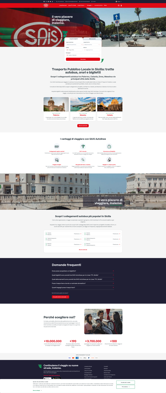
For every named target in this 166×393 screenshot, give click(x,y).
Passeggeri (68, 52)
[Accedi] (121, 5)
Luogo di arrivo (87, 42)
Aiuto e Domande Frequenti (90, 376)
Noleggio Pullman (88, 374)
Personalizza (125, 386)
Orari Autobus (107, 379)
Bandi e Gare (107, 372)
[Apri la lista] (81, 44)
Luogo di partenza (69, 42)
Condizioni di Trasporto (109, 374)
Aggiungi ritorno (89, 49)
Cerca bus (83, 59)
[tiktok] (52, 1)
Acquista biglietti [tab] (74, 38)
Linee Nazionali (63, 5)
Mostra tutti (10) (83, 249)
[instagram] (46, 1)
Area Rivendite (107, 370)
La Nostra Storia (88, 366)
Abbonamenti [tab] (92, 38)
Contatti (94, 1)
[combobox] (73, 44)
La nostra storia (98, 5)
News (105, 5)
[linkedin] (48, 1)
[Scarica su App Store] (47, 378)
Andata (67, 47)
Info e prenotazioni (61, 1)
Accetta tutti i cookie (125, 382)
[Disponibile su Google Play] (56, 378)
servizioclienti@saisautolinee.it (72, 1)
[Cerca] (118, 5)
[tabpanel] (83, 51)
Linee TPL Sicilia (72, 5)
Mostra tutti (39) (83, 125)
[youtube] (50, 1)
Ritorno (85, 47)
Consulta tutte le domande (59, 297)
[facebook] (44, 1)
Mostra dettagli (36, 390)
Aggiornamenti (87, 379)
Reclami (106, 368)
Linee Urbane (81, 5)
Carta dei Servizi (108, 376)
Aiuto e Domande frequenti (85, 1)
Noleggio (89, 5)
